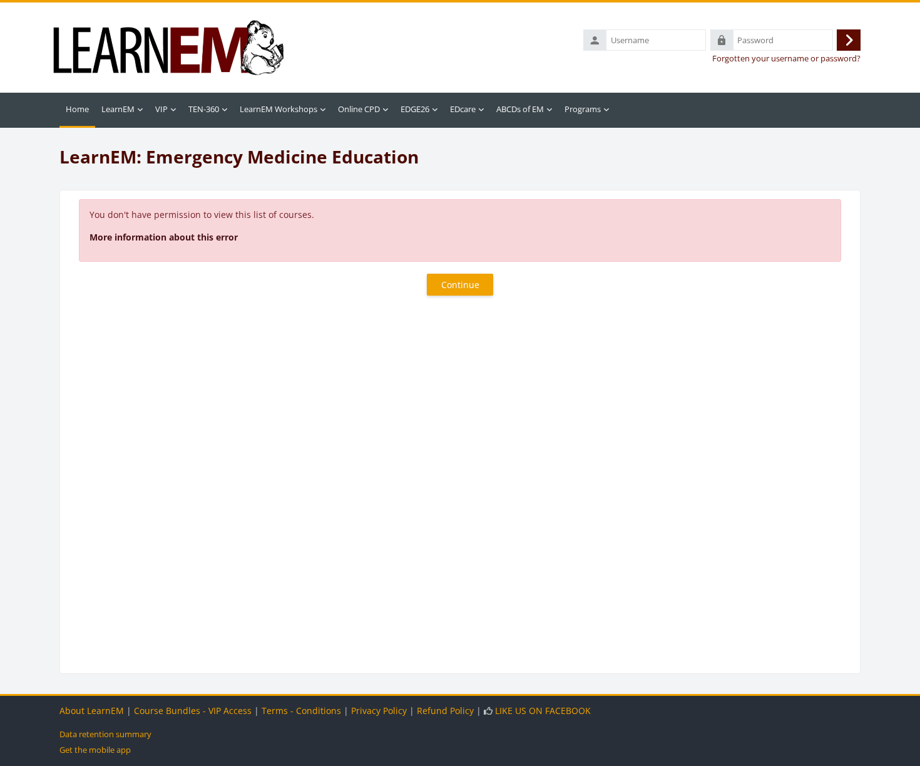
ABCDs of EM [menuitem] (520, 109)
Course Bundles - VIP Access (193, 711)
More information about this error (163, 237)
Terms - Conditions (301, 711)
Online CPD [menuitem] (359, 109)
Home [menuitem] (77, 109)
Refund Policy (445, 711)
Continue (460, 285)
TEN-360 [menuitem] (203, 109)
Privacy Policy (379, 711)
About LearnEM (91, 711)
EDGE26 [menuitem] (415, 109)
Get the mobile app (95, 749)
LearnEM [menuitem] (118, 109)
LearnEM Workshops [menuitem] (278, 109)
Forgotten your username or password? (786, 58)
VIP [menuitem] (161, 109)
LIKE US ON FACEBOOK (543, 711)
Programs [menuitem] (583, 109)
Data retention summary (105, 734)
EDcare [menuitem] (463, 109)
